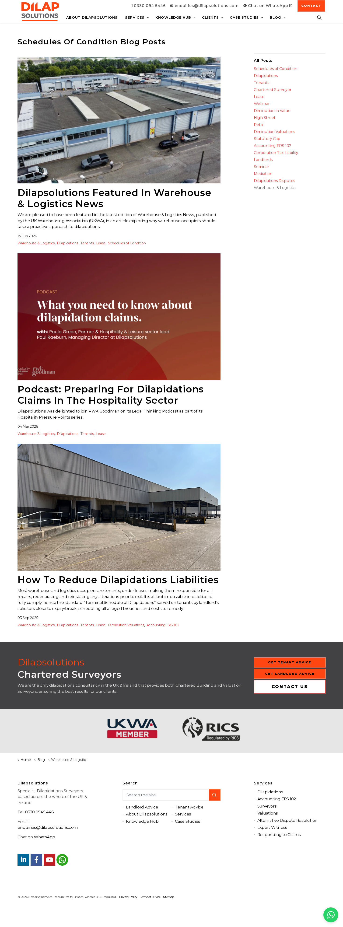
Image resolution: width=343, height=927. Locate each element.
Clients (210, 17)
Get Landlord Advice (289, 673)
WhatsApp (44, 837)
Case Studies (244, 17)
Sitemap (168, 897)
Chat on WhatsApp (268, 5)
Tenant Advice (189, 807)
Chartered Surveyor (272, 89)
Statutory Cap (267, 138)
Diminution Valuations (126, 625)
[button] (214, 795)
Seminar (261, 166)
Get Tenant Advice (289, 662)
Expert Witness (272, 827)
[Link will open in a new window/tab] (23, 860)
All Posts (263, 60)
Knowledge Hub (173, 17)
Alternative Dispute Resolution (287, 820)
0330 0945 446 (39, 812)
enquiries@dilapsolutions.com (207, 5)
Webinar (262, 103)
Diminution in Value (272, 110)
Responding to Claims (279, 834)
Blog (275, 17)
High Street (265, 117)
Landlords (263, 159)
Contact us (290, 686)
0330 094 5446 (150, 5)
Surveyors (267, 806)
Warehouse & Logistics (36, 243)
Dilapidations (67, 243)
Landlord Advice (142, 807)
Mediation (263, 173)
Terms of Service (150, 897)
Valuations (267, 813)
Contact (311, 5)
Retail (259, 124)
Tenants (87, 243)
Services (134, 17)
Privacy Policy (128, 897)
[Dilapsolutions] (40, 11)
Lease (101, 243)
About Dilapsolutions (92, 17)
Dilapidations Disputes (274, 180)
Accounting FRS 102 (163, 625)
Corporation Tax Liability (276, 152)
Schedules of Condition (127, 243)
